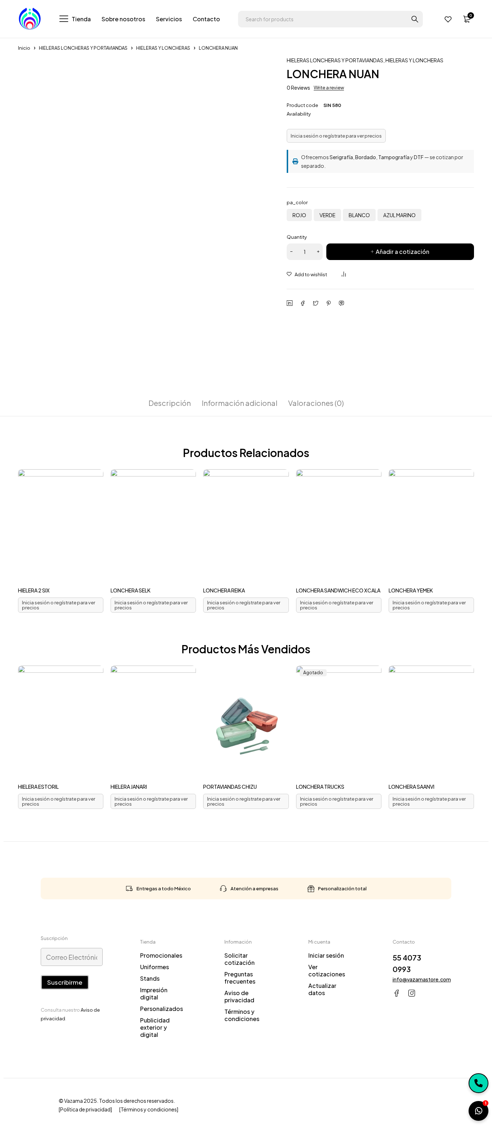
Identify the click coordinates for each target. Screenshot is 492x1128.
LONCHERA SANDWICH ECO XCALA (338, 590)
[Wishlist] (448, 19)
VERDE (327, 215)
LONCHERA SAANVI (411, 786)
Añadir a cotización (402, 251)
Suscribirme (64, 982)
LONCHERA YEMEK (411, 590)
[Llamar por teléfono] (478, 1083)
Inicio (24, 48)
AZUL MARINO (399, 215)
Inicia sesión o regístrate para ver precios (336, 136)
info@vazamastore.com (422, 979)
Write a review (329, 87)
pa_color (297, 202)
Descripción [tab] (169, 403)
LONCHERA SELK (131, 590)
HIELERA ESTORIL (38, 786)
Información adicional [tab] (239, 403)
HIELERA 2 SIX (34, 590)
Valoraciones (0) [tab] (316, 403)
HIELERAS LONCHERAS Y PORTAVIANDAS (83, 48)
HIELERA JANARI (129, 786)
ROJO (299, 215)
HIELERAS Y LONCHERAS (163, 48)
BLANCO (359, 215)
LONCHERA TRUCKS (320, 786)
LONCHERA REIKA (224, 590)
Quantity (297, 237)
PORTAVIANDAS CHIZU (230, 786)
